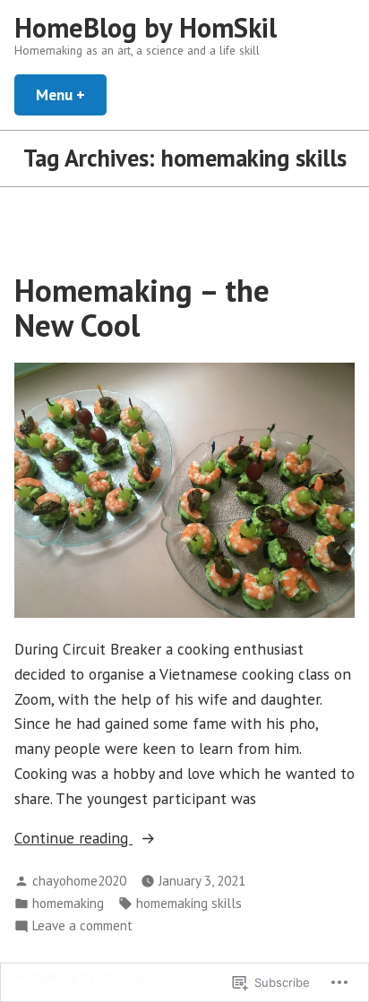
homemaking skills (189, 903)
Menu (71, 94)
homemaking (68, 903)
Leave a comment (82, 926)
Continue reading (73, 838)
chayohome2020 (79, 880)
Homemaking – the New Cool (142, 308)
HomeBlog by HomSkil (145, 27)
